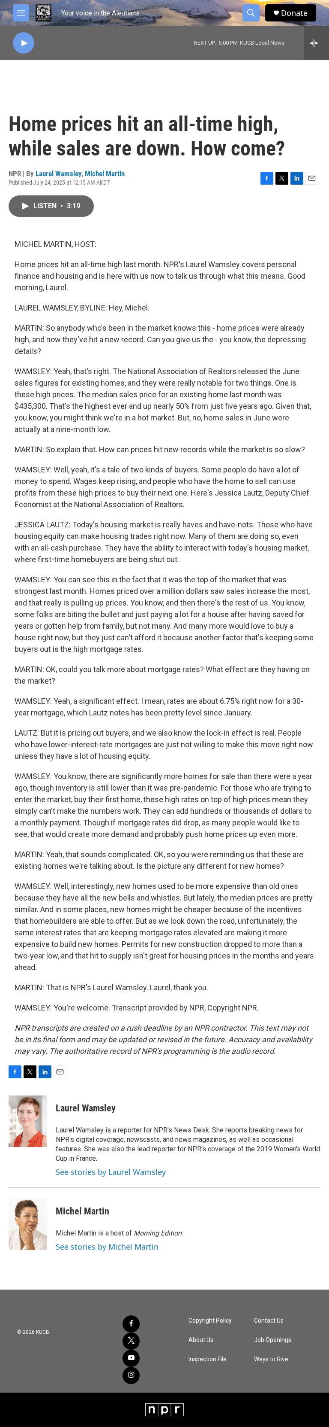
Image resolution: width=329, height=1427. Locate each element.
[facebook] (131, 1324)
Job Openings (272, 1340)
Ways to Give (271, 1359)
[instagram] (131, 1375)
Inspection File (207, 1359)
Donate (294, 13)
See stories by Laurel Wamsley (111, 1172)
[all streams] (316, 43)
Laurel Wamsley (58, 173)
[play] (23, 43)
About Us (200, 1340)
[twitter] (131, 1341)
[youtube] (131, 1358)
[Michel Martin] (28, 1224)
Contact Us (269, 1320)
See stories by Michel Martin (107, 1246)
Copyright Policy (210, 1320)
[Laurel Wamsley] (28, 1121)
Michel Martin (105, 173)
